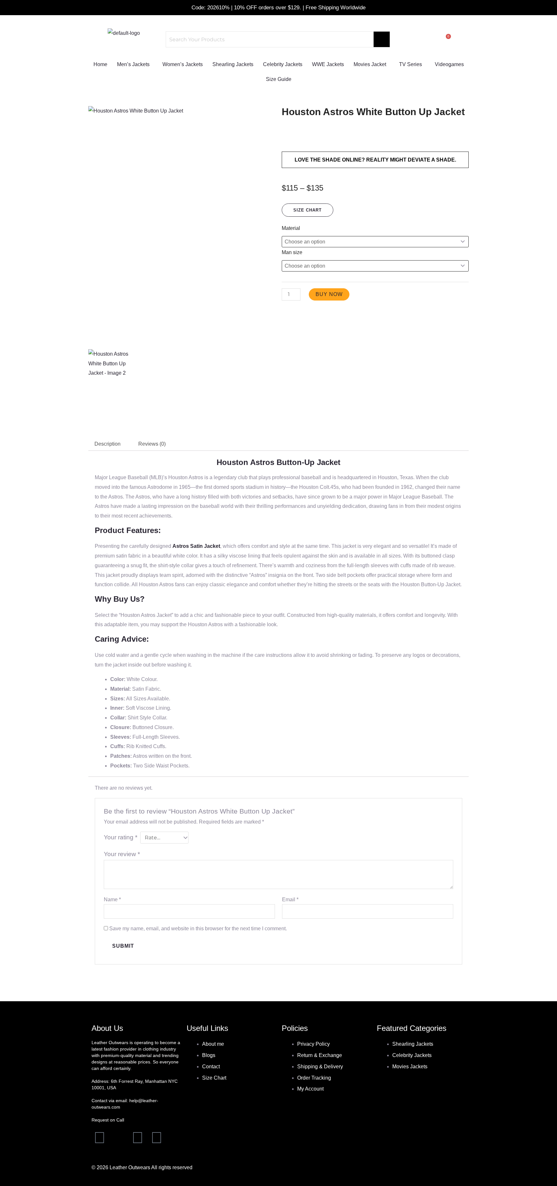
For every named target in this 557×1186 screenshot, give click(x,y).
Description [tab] (107, 444)
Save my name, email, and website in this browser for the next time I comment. (198, 928)
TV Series (410, 64)
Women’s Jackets (182, 64)
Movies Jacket (370, 64)
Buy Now (329, 294)
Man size (292, 252)
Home (100, 64)
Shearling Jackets (232, 64)
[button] (135, 64)
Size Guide (278, 79)
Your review (122, 854)
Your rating (120, 837)
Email (290, 899)
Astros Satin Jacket (196, 546)
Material (291, 228)
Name (112, 899)
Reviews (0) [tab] (152, 444)
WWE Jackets (328, 64)
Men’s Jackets (133, 64)
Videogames (449, 64)
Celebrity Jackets (282, 64)
